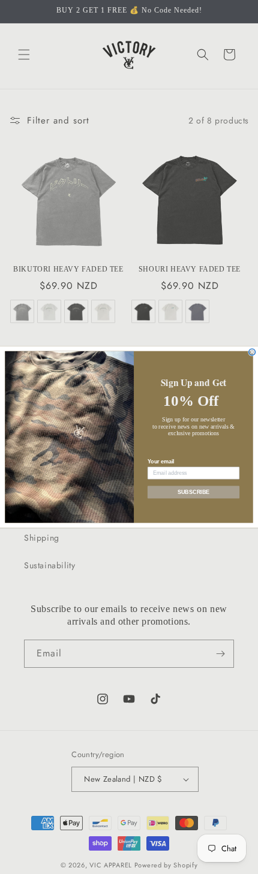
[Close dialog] (252, 352)
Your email (161, 461)
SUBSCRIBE (193, 492)
